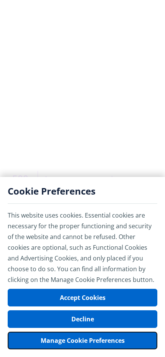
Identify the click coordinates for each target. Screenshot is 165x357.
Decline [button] (82, 319)
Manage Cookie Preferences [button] (83, 340)
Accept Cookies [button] (83, 297)
